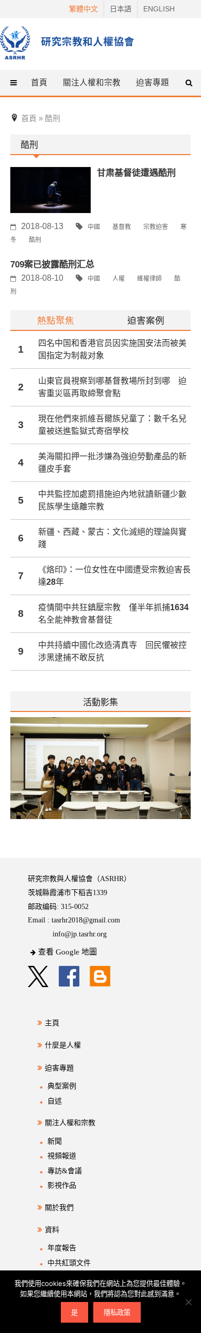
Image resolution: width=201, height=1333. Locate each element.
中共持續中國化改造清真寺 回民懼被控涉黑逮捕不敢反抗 (112, 651)
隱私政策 (117, 1312)
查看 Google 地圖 (67, 952)
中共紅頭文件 (69, 1263)
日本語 (120, 9)
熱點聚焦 (55, 320)
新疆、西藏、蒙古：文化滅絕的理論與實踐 (112, 538)
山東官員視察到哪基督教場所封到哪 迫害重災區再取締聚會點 (112, 387)
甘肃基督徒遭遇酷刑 (136, 173)
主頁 (52, 1023)
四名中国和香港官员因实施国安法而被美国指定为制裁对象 (112, 349)
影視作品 (61, 1185)
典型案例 (61, 1086)
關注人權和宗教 (70, 1123)
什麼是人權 (63, 1045)
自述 (54, 1101)
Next (184, 774)
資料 (52, 1230)
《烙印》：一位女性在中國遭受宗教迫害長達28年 (114, 575)
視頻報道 (61, 1156)
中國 (94, 227)
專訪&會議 (64, 1171)
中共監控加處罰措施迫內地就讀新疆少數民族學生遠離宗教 (112, 500)
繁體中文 (83, 9)
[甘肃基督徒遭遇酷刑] (50, 189)
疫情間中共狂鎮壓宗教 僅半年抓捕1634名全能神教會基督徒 (113, 613)
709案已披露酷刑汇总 (52, 264)
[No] (188, 1302)
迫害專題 (59, 1068)
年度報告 (61, 1248)
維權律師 (149, 278)
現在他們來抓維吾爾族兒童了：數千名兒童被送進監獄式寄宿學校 (112, 424)
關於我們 (59, 1207)
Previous (10, 774)
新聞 (54, 1141)
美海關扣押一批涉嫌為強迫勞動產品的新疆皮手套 (112, 462)
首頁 (39, 82)
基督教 (121, 227)
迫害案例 (145, 320)
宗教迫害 (155, 227)
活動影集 (100, 702)
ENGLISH (159, 9)
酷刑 (35, 240)
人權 (118, 278)
